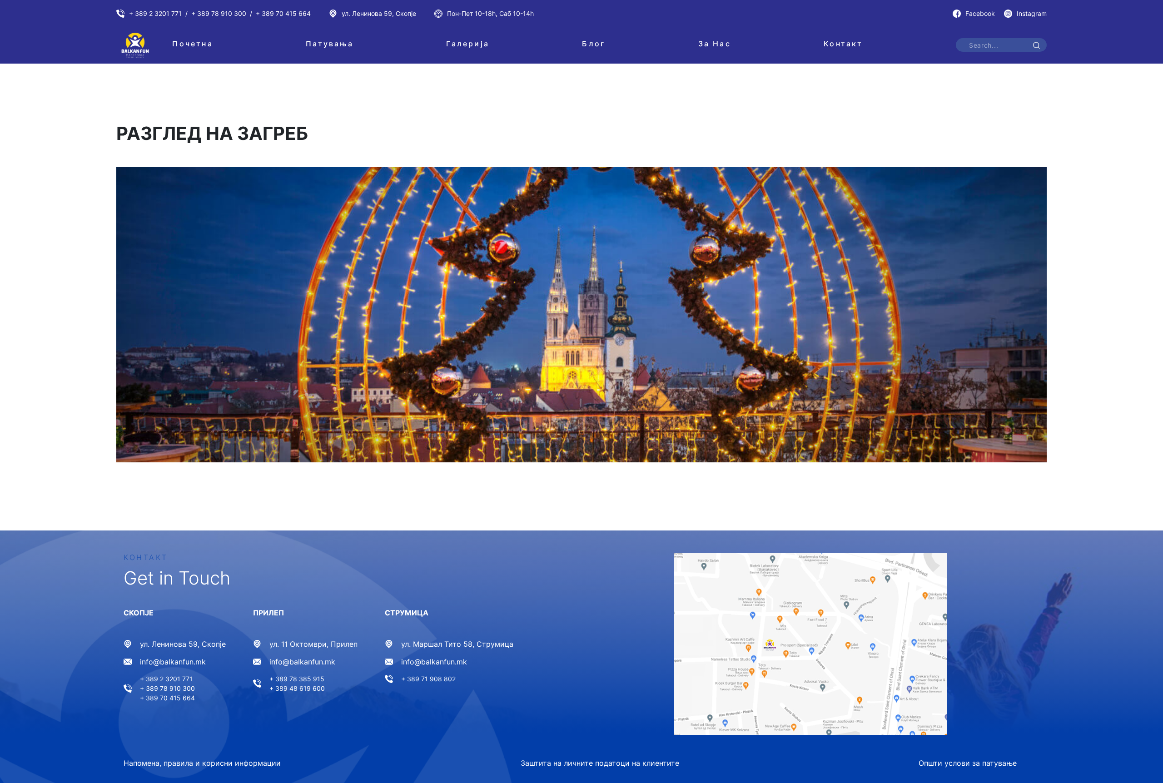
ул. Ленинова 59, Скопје (379, 13)
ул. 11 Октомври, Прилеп (313, 644)
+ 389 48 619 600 (297, 688)
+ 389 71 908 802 (428, 679)
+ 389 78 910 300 (218, 13)
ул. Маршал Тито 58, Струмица (457, 644)
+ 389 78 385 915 (296, 679)
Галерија (467, 43)
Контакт (843, 43)
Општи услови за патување (968, 763)
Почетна (192, 43)
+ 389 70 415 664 (283, 13)
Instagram (1032, 13)
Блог (593, 43)
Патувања (329, 43)
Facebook (980, 13)
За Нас (714, 43)
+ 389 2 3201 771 (155, 13)
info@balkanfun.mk (173, 661)
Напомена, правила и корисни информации (202, 763)
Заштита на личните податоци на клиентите (600, 763)
